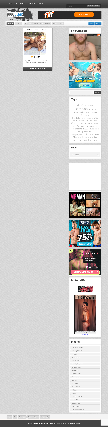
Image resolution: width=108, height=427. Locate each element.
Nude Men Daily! (85, 334)
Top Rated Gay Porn (78, 410)
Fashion (47, 23)
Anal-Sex (91, 105)
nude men (31, 3)
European (96, 124)
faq (16, 3)
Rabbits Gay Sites (77, 396)
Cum (73, 123)
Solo (95, 137)
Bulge (86, 121)
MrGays (74, 393)
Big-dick (94, 112)
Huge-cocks (94, 129)
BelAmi (92, 109)
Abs (78, 105)
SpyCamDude (76, 403)
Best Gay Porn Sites (77, 351)
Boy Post (74, 354)
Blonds (95, 117)
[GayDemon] (85, 292)
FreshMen (90, 126)
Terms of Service (33, 417)
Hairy (97, 126)
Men (75, 137)
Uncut (95, 140)
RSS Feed (75, 154)
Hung (80, 131)
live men (40, 3)
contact (22, 3)
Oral (91, 137)
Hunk (86, 132)
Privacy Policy (45, 417)
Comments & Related (37, 69)
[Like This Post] (32, 57)
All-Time (18, 23)
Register (98, 23)
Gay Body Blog (76, 367)
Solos (75, 140)
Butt (91, 121)
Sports (55, 23)
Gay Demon (75, 370)
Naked (87, 137)
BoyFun (75, 121)
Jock (80, 134)
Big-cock (88, 112)
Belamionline (79, 112)
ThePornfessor (76, 406)
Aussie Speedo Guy (77, 347)
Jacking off (75, 134)
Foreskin (81, 126)
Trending (10, 23)
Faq (15, 417)
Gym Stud (74, 380)
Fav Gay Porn (76, 360)
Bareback (81, 109)
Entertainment (38, 23)
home (10, 3)
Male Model (94, 134)
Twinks (86, 140)
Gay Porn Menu (76, 374)
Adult (61, 23)
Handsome (77, 128)
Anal (84, 105)
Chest (95, 120)
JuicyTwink (75, 383)
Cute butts (80, 123)
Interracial (96, 132)
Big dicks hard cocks (81, 118)
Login (91, 23)
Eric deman (88, 123)
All (25, 23)
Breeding (81, 120)
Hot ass (85, 129)
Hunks (90, 132)
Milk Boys (74, 390)
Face (74, 126)
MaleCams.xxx (76, 387)
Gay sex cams (76, 377)
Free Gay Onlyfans (77, 364)
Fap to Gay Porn (76, 357)
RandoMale (75, 400)
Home (9, 417)
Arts (30, 23)
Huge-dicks (74, 132)
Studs (79, 140)
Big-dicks (85, 114)
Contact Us (22, 417)
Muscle (81, 137)
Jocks (85, 134)
